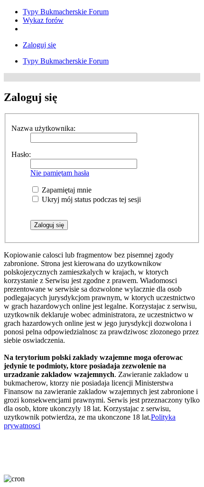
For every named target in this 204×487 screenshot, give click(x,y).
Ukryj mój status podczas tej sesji (90, 199)
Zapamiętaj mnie (66, 190)
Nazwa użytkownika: (43, 128)
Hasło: (21, 154)
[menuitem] (66, 12)
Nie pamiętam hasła (59, 173)
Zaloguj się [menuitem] (39, 45)
